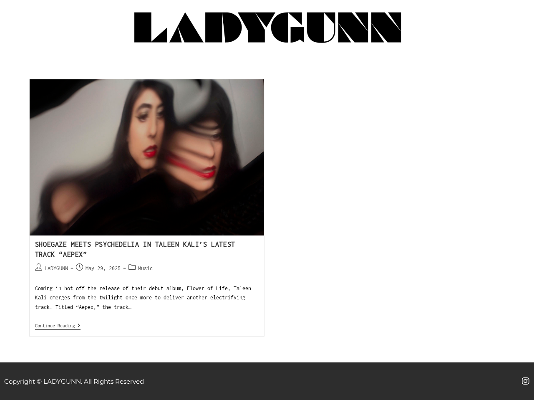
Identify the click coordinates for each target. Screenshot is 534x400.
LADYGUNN (56, 268)
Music (145, 268)
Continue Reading (58, 325)
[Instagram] (525, 381)
